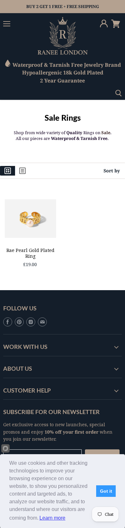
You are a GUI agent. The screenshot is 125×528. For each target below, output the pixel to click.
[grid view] (7, 171)
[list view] (22, 171)
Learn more (52, 518)
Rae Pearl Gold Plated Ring (30, 253)
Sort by (112, 170)
